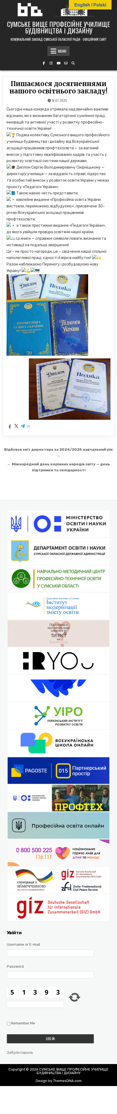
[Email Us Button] (65, 63)
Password (15, 966)
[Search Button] (73, 63)
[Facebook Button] (43, 63)
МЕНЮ (62, 51)
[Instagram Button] (51, 63)
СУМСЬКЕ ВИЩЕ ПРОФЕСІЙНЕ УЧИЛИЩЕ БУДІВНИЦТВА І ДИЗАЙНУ (58, 27)
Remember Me (23, 1023)
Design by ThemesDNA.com (59, 1081)
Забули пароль (20, 1052)
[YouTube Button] (58, 63)
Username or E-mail (23, 944)
